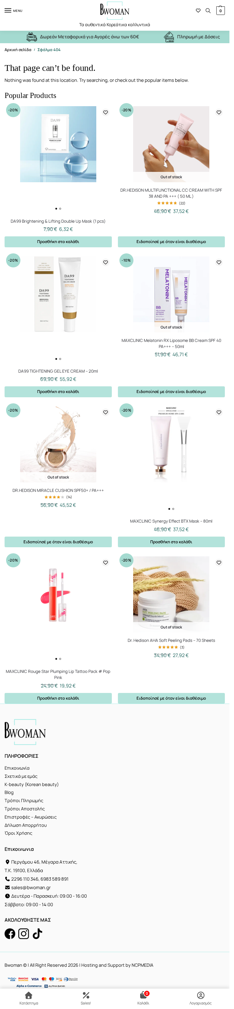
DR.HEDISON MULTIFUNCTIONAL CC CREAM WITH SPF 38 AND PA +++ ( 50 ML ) (171, 193)
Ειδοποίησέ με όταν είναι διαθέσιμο (171, 241)
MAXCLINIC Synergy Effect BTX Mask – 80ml (171, 521)
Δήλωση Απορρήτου (26, 825)
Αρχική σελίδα (18, 49)
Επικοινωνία (17, 768)
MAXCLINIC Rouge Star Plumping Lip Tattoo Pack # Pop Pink (58, 674)
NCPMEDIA (142, 965)
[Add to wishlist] (105, 112)
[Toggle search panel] (208, 10)
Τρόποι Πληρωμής (24, 800)
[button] (220, 10)
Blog (9, 792)
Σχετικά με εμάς (21, 776)
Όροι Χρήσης (18, 833)
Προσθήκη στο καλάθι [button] (58, 241)
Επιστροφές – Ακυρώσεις (31, 817)
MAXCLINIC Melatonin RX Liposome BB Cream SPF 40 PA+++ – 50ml (171, 343)
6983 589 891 (55, 879)
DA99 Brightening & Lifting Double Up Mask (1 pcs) (58, 221)
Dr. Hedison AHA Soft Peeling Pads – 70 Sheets (171, 640)
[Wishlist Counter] (198, 10)
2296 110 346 (24, 879)
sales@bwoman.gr (31, 887)
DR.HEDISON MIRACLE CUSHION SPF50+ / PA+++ (58, 490)
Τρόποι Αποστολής (25, 809)
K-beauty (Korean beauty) (32, 784)
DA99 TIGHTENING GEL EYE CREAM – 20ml (58, 371)
